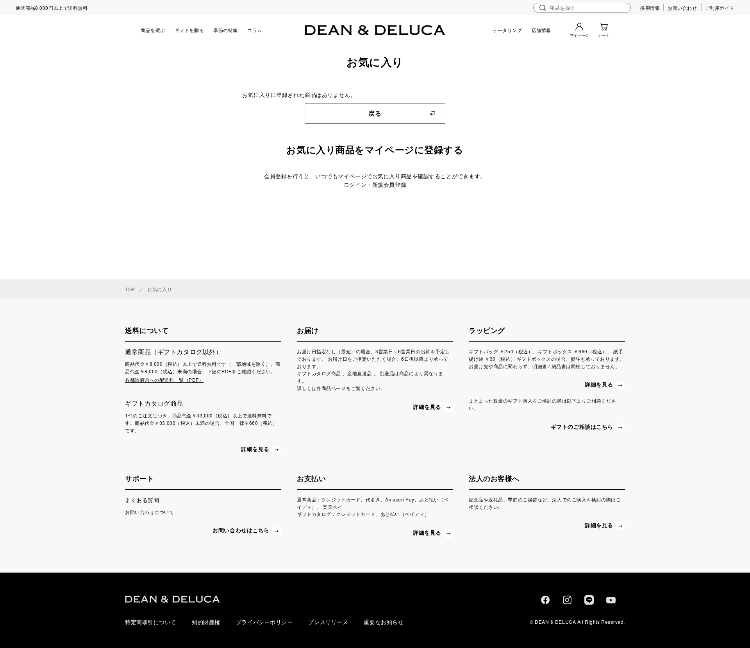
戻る (374, 113)
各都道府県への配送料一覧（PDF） (164, 379)
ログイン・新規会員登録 (375, 184)
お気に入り (159, 289)
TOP (130, 289)
